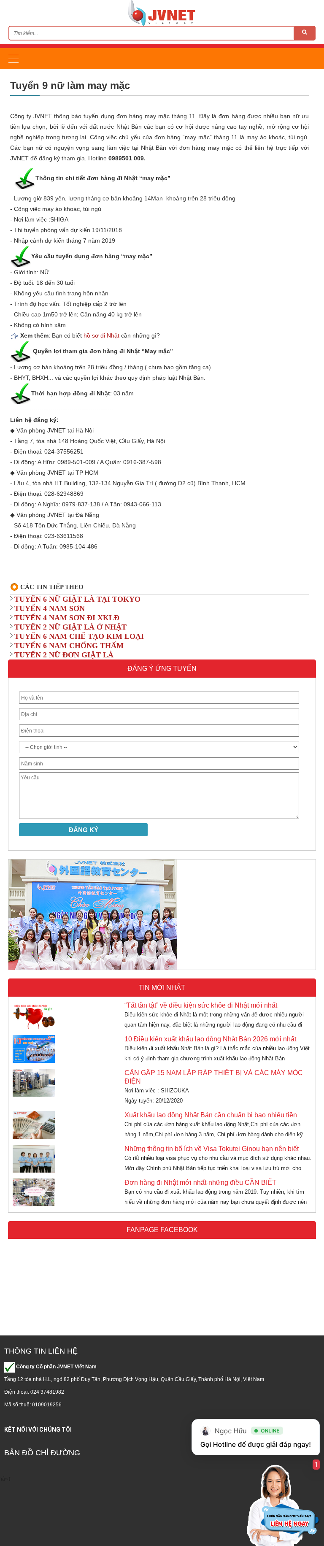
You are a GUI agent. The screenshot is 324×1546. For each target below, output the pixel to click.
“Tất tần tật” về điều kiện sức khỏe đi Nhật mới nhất (200, 1005)
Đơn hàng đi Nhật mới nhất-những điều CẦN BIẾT (200, 1182)
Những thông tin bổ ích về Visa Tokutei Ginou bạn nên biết (211, 1148)
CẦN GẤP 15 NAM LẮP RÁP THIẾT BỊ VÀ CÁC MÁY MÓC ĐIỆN (213, 1077)
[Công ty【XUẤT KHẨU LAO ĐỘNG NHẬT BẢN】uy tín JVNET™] (162, 13)
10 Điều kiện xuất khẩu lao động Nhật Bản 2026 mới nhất (210, 1039)
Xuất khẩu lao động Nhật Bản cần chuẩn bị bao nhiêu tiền (210, 1115)
